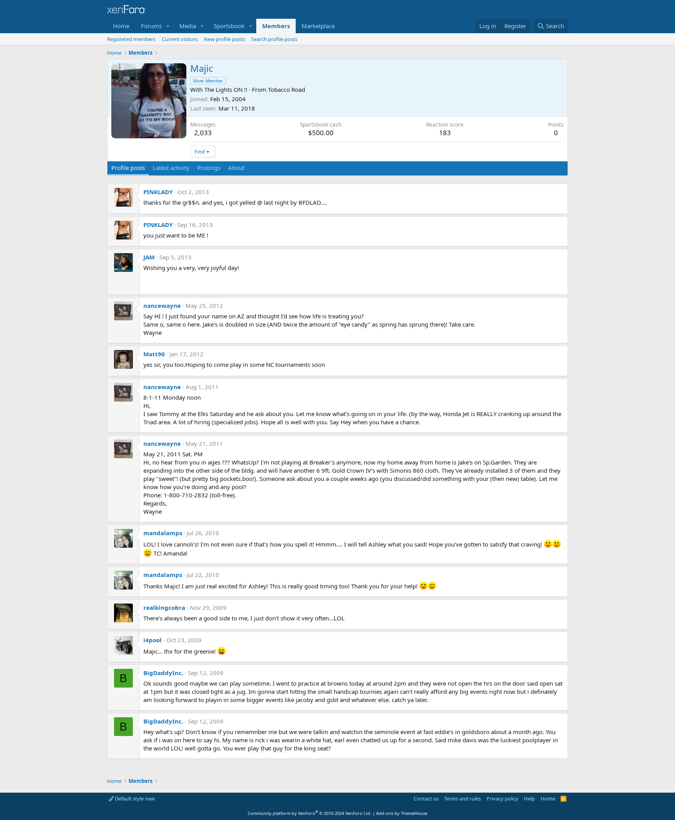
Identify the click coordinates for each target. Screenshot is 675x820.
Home (121, 26)
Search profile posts (274, 39)
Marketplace (318, 26)
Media (187, 26)
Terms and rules (462, 798)
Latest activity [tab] (171, 168)
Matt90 (154, 354)
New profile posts (224, 39)
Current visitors (180, 39)
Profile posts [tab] (128, 168)
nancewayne (162, 305)
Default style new (134, 798)
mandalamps (162, 533)
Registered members (131, 39)
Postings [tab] (208, 168)
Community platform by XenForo (309, 813)
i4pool (152, 640)
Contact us (426, 798)
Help (529, 798)
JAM (149, 257)
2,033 (203, 132)
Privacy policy (502, 798)
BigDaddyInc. (163, 673)
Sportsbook (229, 26)
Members (276, 26)
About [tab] (236, 168)
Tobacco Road (286, 89)
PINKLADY (158, 192)
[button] (167, 26)
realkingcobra (164, 607)
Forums (151, 26)
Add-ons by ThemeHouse (401, 813)
